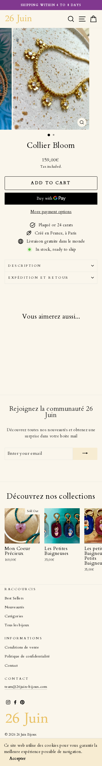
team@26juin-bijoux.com (26, 686)
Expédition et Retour (38, 277)
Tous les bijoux (17, 625)
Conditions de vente (22, 647)
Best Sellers (14, 598)
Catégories (14, 616)
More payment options (51, 211)
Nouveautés (14, 607)
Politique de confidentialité (27, 656)
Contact (11, 665)
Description (24, 265)
